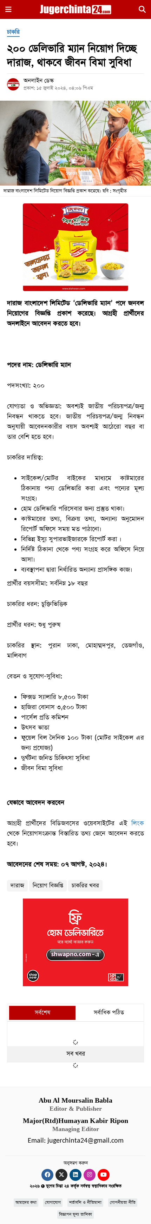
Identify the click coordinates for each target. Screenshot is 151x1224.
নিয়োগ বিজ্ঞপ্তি (48, 886)
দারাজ (17, 886)
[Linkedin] (75, 1175)
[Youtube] (104, 1175)
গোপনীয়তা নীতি (123, 1202)
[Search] (142, 10)
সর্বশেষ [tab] (42, 1013)
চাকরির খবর (85, 886)
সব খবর (75, 1054)
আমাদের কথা (26, 1202)
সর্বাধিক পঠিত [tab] (109, 1013)
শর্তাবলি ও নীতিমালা (85, 1202)
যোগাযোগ (53, 1202)
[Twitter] (61, 1175)
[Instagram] (90, 1175)
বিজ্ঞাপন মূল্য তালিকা (75, 1214)
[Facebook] (47, 1175)
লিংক (137, 823)
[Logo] (75, 9)
